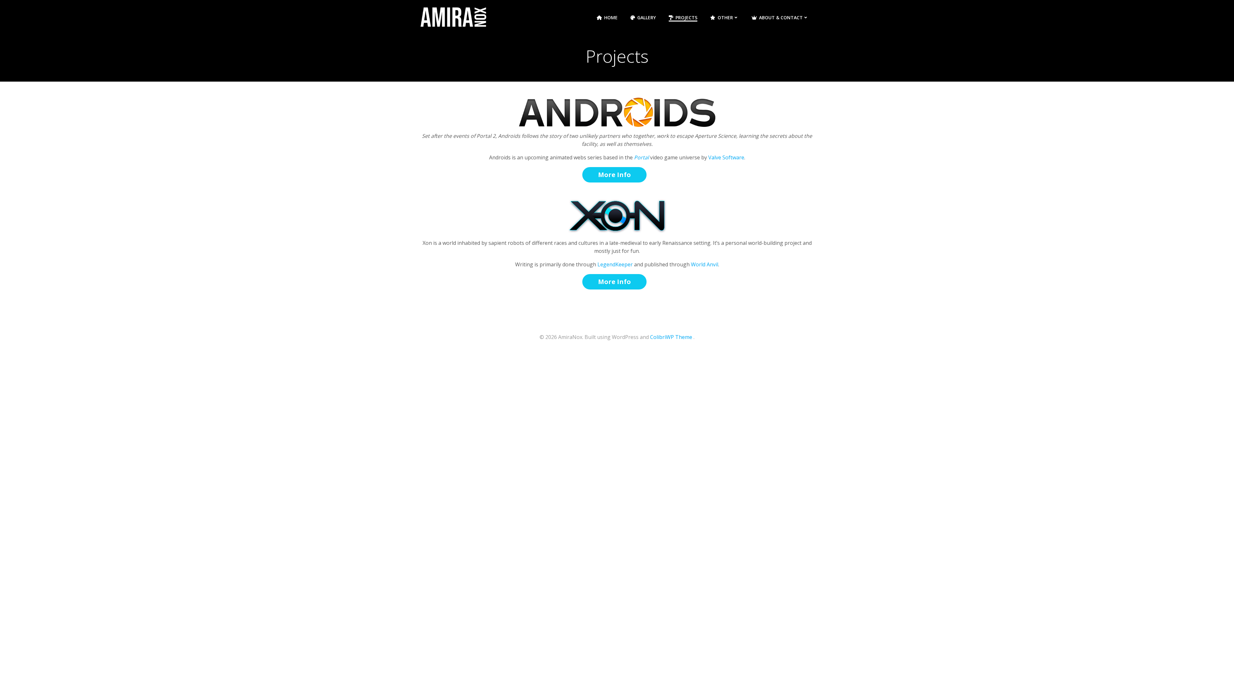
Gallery (646, 17)
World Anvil (704, 264)
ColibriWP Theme (671, 337)
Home (611, 17)
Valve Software (726, 157)
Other (725, 17)
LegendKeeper (615, 264)
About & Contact (781, 17)
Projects (686, 17)
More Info (614, 174)
